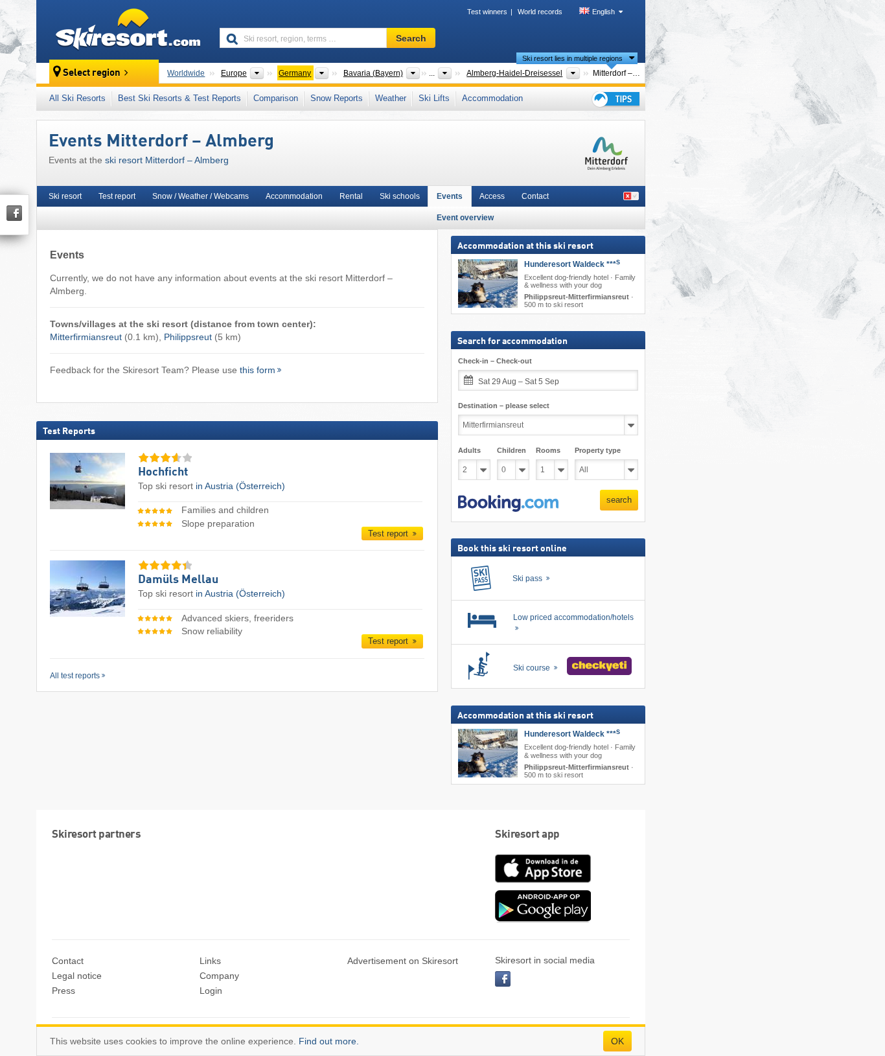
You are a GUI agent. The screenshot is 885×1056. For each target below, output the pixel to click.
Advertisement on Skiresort (402, 961)
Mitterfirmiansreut (86, 337)
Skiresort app (527, 834)
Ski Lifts (434, 98)
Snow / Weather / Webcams (200, 196)
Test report (116, 196)
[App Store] (543, 883)
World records (540, 12)
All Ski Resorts (77, 98)
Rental (351, 196)
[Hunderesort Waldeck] (488, 283)
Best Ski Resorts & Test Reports (179, 98)
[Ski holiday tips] (614, 99)
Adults (469, 450)
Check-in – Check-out (495, 361)
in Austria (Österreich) (240, 486)
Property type (598, 450)
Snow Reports (336, 98)
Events (450, 196)
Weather (390, 98)
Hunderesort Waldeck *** (572, 264)
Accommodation (492, 98)
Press (63, 990)
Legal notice (77, 975)
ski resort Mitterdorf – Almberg (167, 160)
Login (211, 990)
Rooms (548, 450)
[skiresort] (122, 31)
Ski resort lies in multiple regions (572, 58)
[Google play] (543, 919)
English (603, 12)
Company (219, 975)
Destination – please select (503, 405)
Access (492, 196)
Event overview (465, 217)
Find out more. (329, 1041)
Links (210, 961)
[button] (508, 503)
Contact (535, 196)
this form (257, 370)
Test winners (487, 12)
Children (511, 450)
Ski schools (400, 196)
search (619, 500)
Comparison (275, 98)
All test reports (75, 675)
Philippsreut (188, 337)
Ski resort (65, 196)
